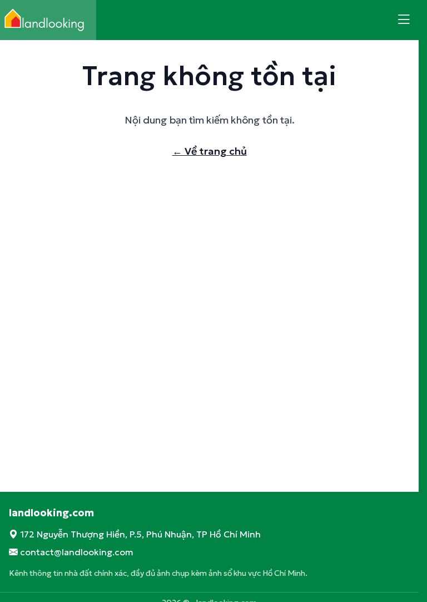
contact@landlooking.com (76, 551)
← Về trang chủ (209, 151)
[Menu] (404, 20)
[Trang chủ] (48, 20)
